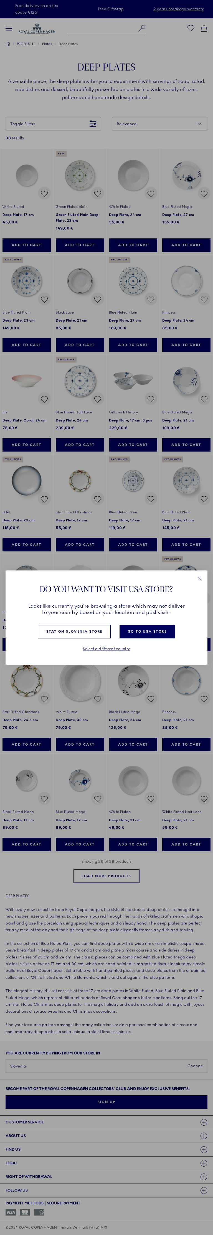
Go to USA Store (147, 632)
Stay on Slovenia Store (74, 632)
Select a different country (106, 649)
